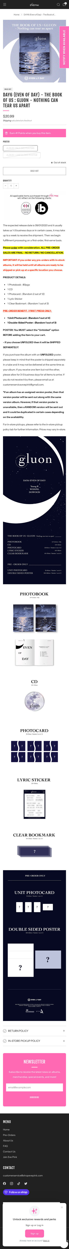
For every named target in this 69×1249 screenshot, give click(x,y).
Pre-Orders (9, 1135)
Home (6, 1129)
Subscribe (34, 1097)
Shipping (7, 120)
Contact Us (9, 1151)
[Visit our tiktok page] (18, 1183)
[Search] (58, 4)
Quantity (7, 180)
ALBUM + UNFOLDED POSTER (21, 155)
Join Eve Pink (10, 1157)
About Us (8, 1140)
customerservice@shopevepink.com (23, 1175)
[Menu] (4, 4)
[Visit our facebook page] (4, 1183)
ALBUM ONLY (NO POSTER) (20, 148)
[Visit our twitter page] (25, 1183)
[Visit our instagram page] (11, 1183)
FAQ (5, 1146)
